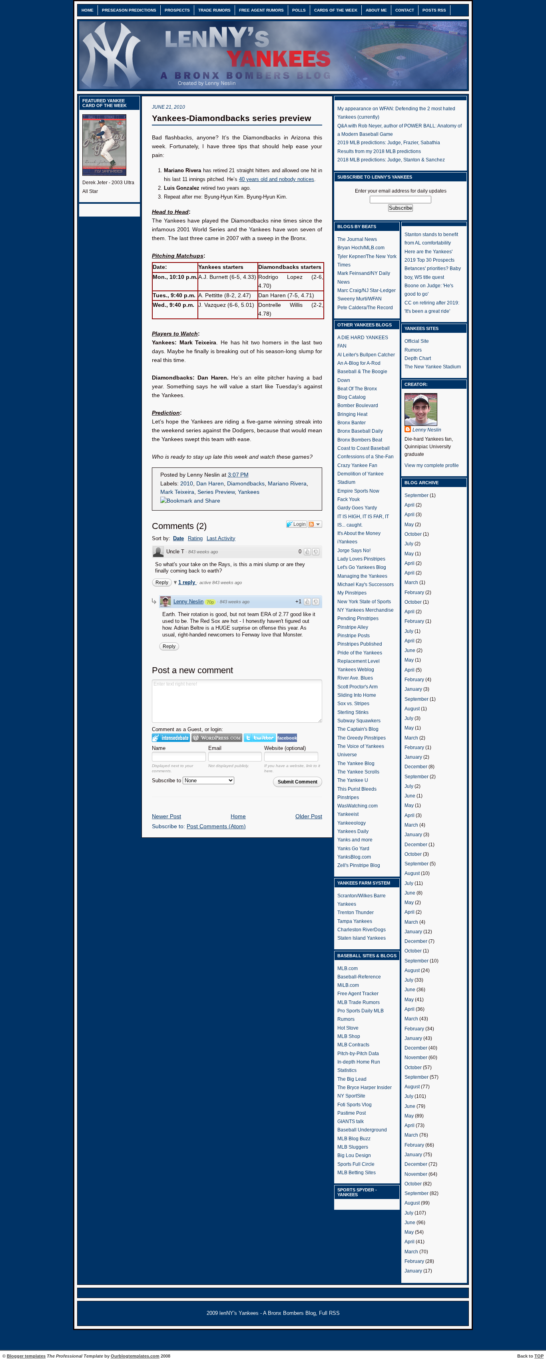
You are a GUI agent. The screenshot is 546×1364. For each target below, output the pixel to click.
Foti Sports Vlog (354, 1105)
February (414, 592)
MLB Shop (348, 1036)
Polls (299, 10)
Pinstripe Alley (352, 627)
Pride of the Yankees (359, 653)
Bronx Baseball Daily (360, 431)
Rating (195, 538)
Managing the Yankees (362, 576)
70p (210, 602)
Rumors (413, 350)
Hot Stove (348, 1028)
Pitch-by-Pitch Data (358, 1053)
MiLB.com (348, 985)
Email (214, 748)
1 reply (187, 582)
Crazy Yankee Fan (357, 465)
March (411, 582)
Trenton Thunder (355, 912)
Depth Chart (418, 358)
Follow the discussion (315, 524)
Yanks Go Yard (353, 848)
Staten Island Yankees (361, 938)
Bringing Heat (352, 414)
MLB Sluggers (352, 1147)
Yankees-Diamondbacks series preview (231, 118)
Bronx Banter (351, 423)
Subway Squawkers (359, 721)
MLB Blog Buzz (354, 1138)
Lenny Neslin (188, 601)
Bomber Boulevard (357, 405)
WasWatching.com (357, 806)
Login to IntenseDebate (171, 738)
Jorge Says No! (354, 550)
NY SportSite (351, 1096)
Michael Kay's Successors (365, 584)
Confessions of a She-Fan (365, 456)
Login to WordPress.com (216, 738)
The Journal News (357, 239)
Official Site (417, 341)
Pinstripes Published (359, 644)
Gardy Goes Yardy (357, 508)
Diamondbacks (246, 484)
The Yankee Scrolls (358, 772)
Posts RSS (434, 10)
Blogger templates (26, 1356)
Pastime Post (351, 1113)
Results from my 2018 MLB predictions (379, 151)
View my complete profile (432, 465)
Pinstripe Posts (353, 635)
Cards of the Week (335, 10)
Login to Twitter (260, 738)
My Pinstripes (352, 593)
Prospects (177, 10)
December (416, 766)
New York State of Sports (364, 601)
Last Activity (221, 538)
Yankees (248, 492)
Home (88, 10)
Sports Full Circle (356, 1164)
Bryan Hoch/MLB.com (361, 248)
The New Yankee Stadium (433, 367)
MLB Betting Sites (356, 1172)
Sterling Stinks (353, 712)
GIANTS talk (350, 1121)
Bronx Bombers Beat (359, 440)
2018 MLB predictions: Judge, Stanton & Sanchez (391, 160)
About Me (376, 10)
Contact (404, 10)
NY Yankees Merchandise (365, 610)
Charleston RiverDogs (361, 930)
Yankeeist (348, 814)
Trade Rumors (214, 10)
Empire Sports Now (358, 491)
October (413, 534)
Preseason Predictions (129, 10)
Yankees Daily (353, 831)
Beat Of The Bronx (357, 389)
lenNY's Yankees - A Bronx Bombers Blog (267, 1313)
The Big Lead (352, 1079)
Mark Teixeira (177, 492)
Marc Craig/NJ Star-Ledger (366, 290)
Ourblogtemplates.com (135, 1356)
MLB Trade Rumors (358, 1002)
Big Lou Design (354, 1155)
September (416, 495)
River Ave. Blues (355, 678)
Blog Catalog (351, 397)
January (413, 689)
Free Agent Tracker (358, 993)
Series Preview (216, 492)
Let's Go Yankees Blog (361, 567)
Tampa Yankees (354, 921)
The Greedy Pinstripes (361, 738)
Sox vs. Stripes (353, 703)
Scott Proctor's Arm (357, 687)
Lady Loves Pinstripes (361, 559)
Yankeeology (351, 823)
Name (158, 748)
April (409, 505)
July (409, 544)
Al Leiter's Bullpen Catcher (366, 355)
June (410, 650)
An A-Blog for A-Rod (359, 363)
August (412, 709)
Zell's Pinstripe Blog (358, 865)
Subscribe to (167, 780)
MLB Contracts (353, 1045)
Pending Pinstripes (358, 618)
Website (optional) (285, 748)
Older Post (308, 816)
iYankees (347, 542)
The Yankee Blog (356, 763)
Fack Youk (348, 499)
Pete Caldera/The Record (365, 307)
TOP (539, 1356)
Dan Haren (210, 484)
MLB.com (347, 968)
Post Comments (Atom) (216, 826)
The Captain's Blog (358, 729)
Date (178, 538)
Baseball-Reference (359, 977)
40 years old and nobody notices (276, 179)
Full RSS (329, 1313)
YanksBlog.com (354, 857)
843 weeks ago (203, 551)
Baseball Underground (362, 1130)
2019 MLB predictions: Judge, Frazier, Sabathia (388, 142)
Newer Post (166, 816)
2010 (186, 484)
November (416, 1057)
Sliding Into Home (356, 695)
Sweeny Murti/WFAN (359, 299)
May (409, 524)
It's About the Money (359, 533)
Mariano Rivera (287, 484)
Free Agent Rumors (261, 10)
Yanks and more (355, 840)
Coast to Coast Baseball (363, 448)
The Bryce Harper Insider (364, 1087)
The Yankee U (352, 780)
